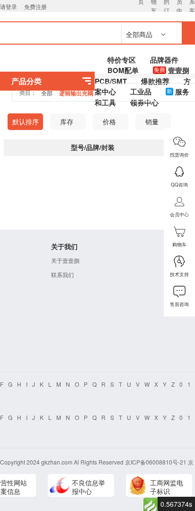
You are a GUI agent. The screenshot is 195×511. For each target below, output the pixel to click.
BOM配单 (123, 70)
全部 (47, 93)
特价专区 (121, 60)
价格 (109, 121)
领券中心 (144, 102)
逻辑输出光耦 (76, 93)
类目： (27, 92)
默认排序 (25, 121)
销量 (152, 121)
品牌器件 (164, 60)
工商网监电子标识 (166, 487)
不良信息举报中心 (88, 487)
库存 (66, 121)
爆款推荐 (155, 81)
